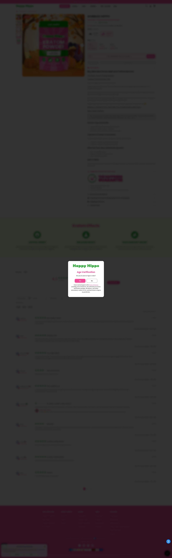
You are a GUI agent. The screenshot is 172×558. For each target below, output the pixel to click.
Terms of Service (93, 285)
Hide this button (167, 546)
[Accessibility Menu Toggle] (168, 541)
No (92, 281)
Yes (80, 281)
